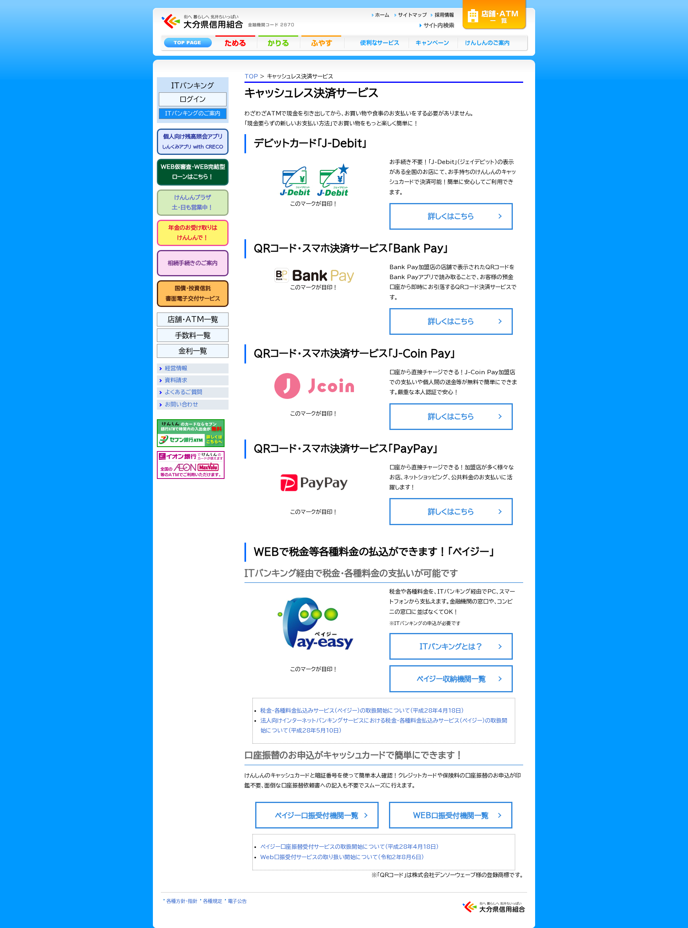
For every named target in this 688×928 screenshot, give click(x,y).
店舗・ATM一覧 (494, 14)
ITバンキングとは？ (451, 646)
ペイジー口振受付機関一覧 (316, 815)
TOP (251, 76)
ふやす (322, 42)
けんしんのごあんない (490, 42)
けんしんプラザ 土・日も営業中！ (192, 202)
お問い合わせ (181, 404)
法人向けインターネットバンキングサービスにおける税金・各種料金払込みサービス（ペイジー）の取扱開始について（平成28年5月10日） (383, 725)
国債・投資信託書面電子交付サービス (193, 293)
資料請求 (176, 380)
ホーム (383, 15)
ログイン (193, 99)
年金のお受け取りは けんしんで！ (192, 232)
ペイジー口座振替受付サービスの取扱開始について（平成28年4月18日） (349, 847)
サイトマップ (412, 15)
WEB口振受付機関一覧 (451, 815)
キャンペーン (433, 42)
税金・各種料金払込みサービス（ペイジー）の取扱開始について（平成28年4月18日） (362, 710)
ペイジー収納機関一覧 (451, 678)
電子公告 (237, 901)
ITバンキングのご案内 (193, 113)
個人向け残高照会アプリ (192, 141)
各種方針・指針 (181, 901)
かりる (279, 42)
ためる (236, 42)
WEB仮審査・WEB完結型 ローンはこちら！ (193, 172)
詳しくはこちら (451, 216)
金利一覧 (192, 350)
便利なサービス (376, 42)
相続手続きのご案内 (193, 263)
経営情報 (176, 368)
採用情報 (442, 15)
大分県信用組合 (226, 10)
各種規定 (212, 901)
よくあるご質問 (183, 392)
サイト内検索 (439, 25)
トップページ (188, 42)
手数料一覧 (193, 335)
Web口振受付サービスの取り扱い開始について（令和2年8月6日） (342, 857)
